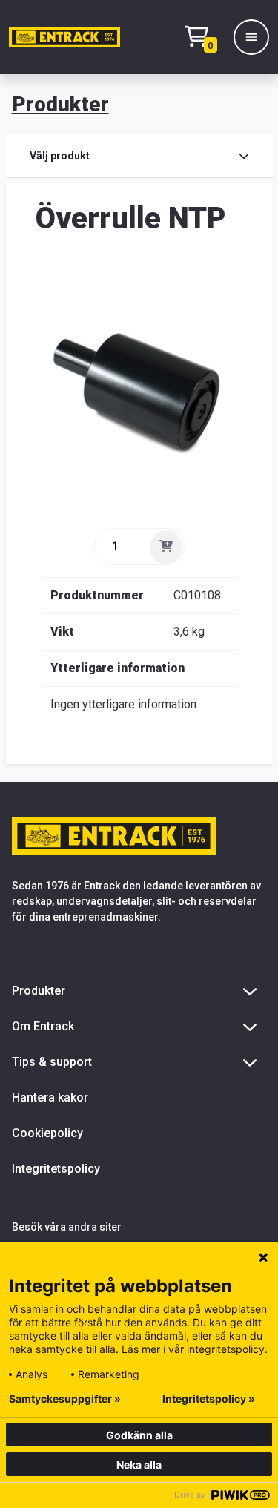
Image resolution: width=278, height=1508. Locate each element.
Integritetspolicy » (208, 1399)
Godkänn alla (139, 1435)
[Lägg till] (166, 546)
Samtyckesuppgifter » (65, 1399)
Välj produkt (60, 156)
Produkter (60, 104)
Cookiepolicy (47, 1133)
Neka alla (139, 1464)
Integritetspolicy (56, 1169)
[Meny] (251, 37)
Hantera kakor (50, 1097)
